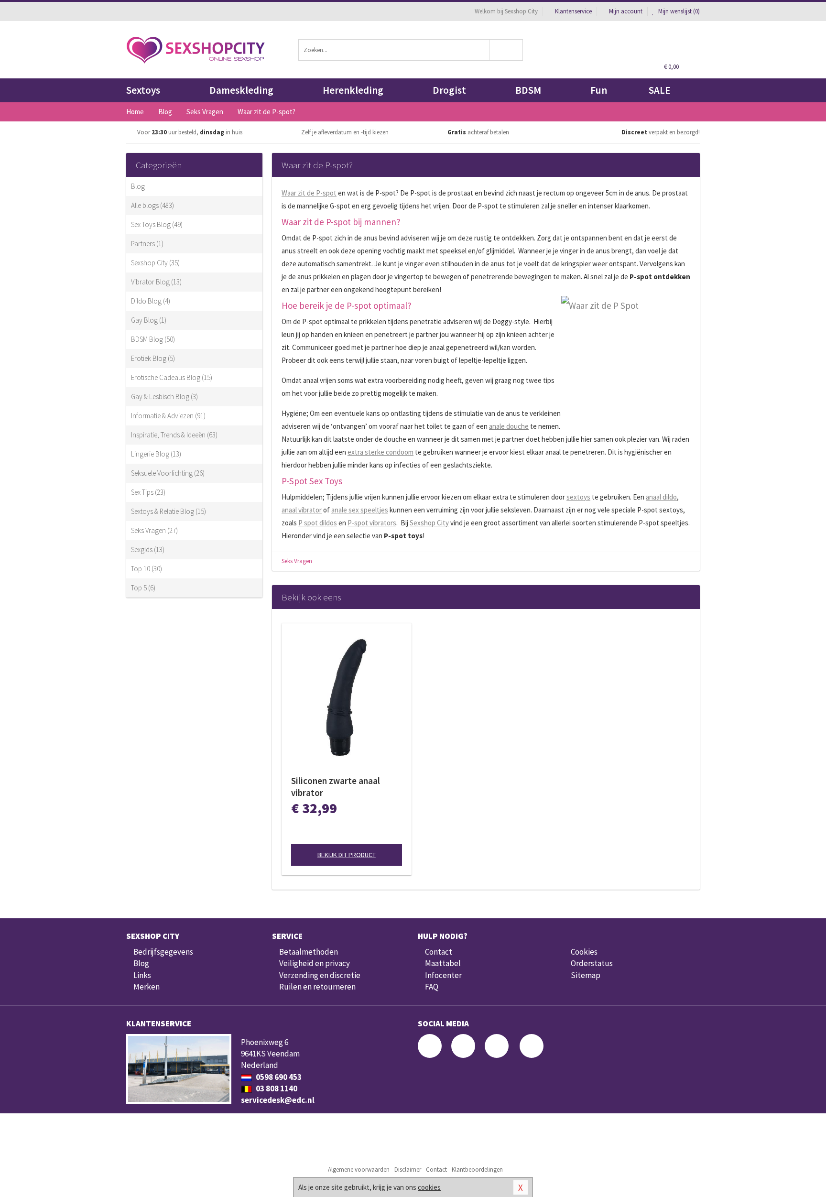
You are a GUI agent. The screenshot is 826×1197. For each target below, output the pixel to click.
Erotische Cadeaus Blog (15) (171, 377)
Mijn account (625, 11)
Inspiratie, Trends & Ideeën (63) (174, 434)
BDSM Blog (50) (153, 339)
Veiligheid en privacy (314, 963)
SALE (660, 90)
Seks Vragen (297, 561)
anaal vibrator (302, 509)
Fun (598, 90)
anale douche (509, 426)
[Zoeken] (506, 50)
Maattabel (443, 963)
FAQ (431, 986)
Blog (138, 186)
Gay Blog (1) (148, 320)
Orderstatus (592, 963)
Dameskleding (241, 90)
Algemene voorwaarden (359, 1169)
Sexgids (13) (147, 549)
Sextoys (143, 90)
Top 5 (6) (143, 587)
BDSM (528, 90)
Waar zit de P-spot (309, 192)
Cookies (584, 952)
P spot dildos (317, 522)
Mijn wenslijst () (678, 11)
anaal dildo (661, 496)
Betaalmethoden (308, 952)
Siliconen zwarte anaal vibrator (335, 786)
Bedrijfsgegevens (163, 952)
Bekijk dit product (346, 854)
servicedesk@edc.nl (278, 1100)
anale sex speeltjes (359, 509)
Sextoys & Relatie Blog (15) (168, 511)
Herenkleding (353, 90)
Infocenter (443, 975)
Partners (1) (147, 243)
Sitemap (585, 975)
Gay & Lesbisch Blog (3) (164, 396)
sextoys (578, 496)
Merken (146, 986)
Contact (438, 952)
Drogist (449, 90)
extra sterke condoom (380, 452)
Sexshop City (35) (155, 262)
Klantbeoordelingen (477, 1169)
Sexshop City (429, 522)
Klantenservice (573, 11)
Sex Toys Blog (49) (157, 224)
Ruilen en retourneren (317, 986)
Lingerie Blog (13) (156, 453)
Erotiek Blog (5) (153, 358)
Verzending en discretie (319, 975)
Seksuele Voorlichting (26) (168, 473)
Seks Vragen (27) (154, 530)
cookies (429, 1187)
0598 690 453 (278, 1077)
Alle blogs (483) (152, 205)
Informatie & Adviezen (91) (168, 415)
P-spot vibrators (372, 522)
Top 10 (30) (146, 568)
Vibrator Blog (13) (156, 281)
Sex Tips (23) (148, 492)
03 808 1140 (275, 1088)
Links (142, 975)
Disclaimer (407, 1169)
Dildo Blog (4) (150, 300)
